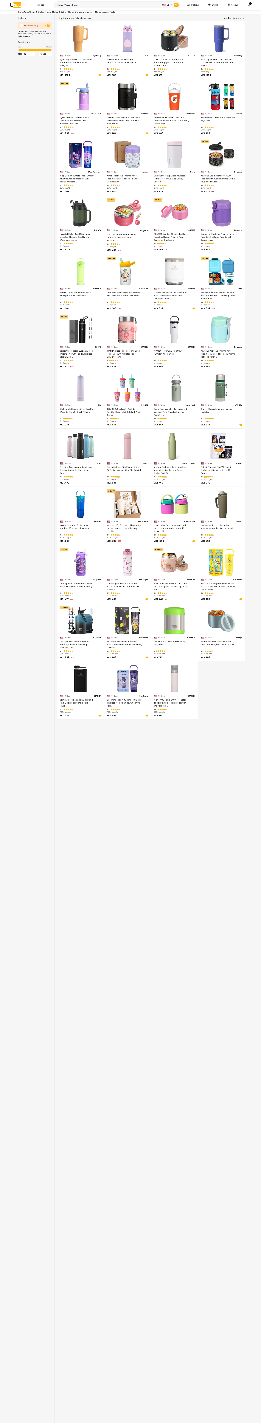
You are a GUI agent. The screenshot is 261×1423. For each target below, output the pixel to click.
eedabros (191, 580)
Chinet (239, 463)
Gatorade (190, 114)
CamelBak (143, 289)
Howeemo (238, 230)
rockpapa (97, 580)
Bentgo (239, 638)
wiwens (145, 172)
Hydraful (97, 230)
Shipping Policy (24, 36)
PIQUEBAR (191, 230)
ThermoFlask (189, 521)
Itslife (239, 289)
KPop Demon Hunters (94, 172)
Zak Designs (143, 580)
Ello (146, 56)
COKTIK (98, 347)
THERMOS (97, 289)
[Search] (176, 5)
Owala (192, 172)
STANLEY (144, 114)
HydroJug (97, 56)
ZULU (99, 463)
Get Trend (237, 580)
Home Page (23, 12)
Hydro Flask (96, 114)
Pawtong (238, 172)
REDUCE (144, 405)
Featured (237, 18)
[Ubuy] (15, 5)
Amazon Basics (188, 463)
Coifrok (239, 114)
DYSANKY (97, 638)
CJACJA (191, 56)
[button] (194, 5)
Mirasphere (143, 521)
